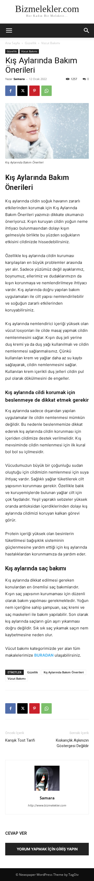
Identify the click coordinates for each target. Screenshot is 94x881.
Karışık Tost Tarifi (20, 740)
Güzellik (30, 43)
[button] (86, 31)
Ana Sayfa (12, 43)
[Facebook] (10, 91)
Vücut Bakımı (50, 43)
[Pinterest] (34, 91)
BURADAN (44, 655)
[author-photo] (47, 790)
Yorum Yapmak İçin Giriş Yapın (47, 849)
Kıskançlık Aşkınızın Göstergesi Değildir (72, 743)
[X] (22, 91)
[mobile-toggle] (9, 31)
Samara (19, 79)
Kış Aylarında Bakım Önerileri (64, 672)
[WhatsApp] (46, 91)
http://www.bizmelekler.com (47, 805)
